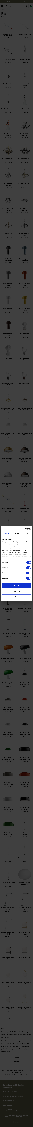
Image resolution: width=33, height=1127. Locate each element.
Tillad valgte (16, 591)
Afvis (16, 597)
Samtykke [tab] (6, 533)
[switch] (28, 567)
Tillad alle (16, 586)
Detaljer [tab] (16, 533)
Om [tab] (27, 533)
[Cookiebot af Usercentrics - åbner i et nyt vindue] (23, 529)
